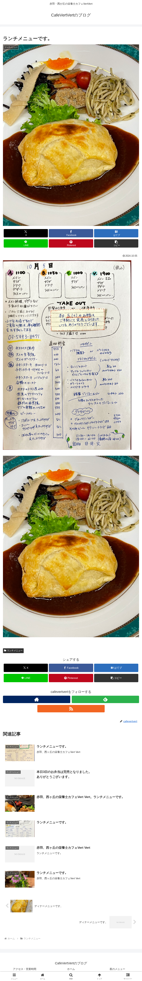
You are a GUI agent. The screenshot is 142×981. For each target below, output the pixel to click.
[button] (116, 243)
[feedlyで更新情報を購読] (105, 699)
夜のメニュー (117, 968)
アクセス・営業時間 (24, 968)
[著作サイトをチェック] (36, 699)
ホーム (71, 968)
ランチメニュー (15, 650)
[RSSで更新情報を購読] (71, 708)
